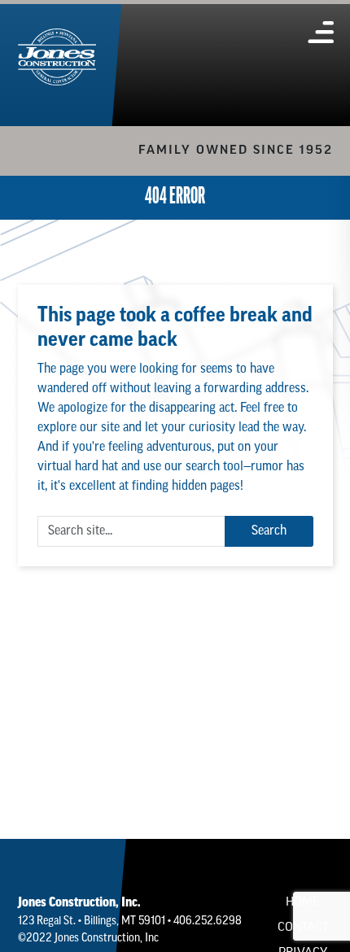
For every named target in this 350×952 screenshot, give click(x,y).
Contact (303, 928)
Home (303, 903)
